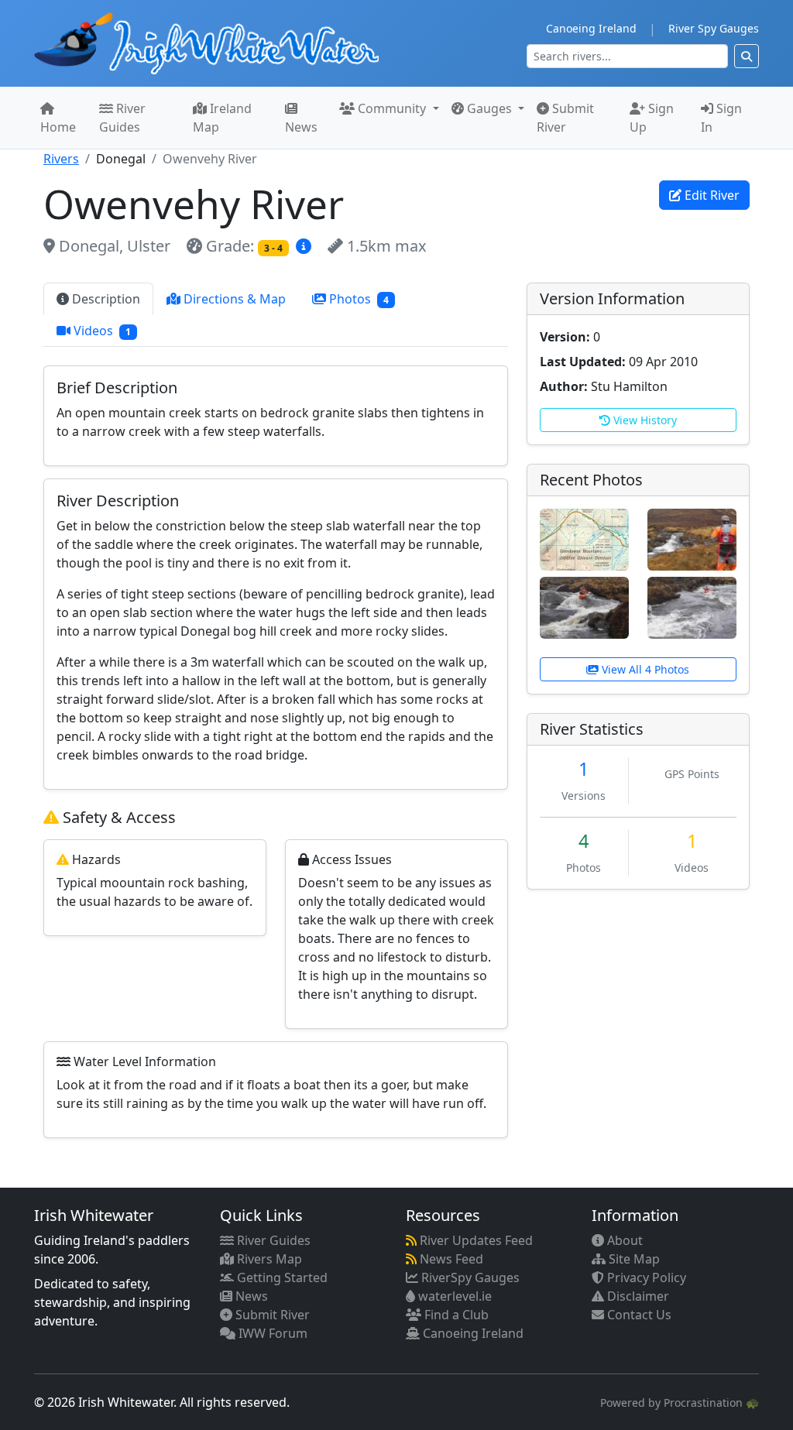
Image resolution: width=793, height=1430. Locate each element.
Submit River (565, 117)
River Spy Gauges (713, 28)
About (623, 1240)
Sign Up (652, 117)
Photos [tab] (357, 298)
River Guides (122, 117)
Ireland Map (222, 117)
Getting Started (281, 1277)
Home (58, 126)
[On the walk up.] (691, 538)
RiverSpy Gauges (469, 1277)
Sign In (721, 117)
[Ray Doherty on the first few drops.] (584, 606)
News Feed (450, 1258)
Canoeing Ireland (591, 28)
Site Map (633, 1258)
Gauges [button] (489, 108)
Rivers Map (268, 1258)
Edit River (710, 195)
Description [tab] (104, 298)
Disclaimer (636, 1296)
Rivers (61, 158)
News (301, 126)
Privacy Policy (645, 1277)
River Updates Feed (475, 1240)
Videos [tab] (100, 330)
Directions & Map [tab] (233, 298)
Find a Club (455, 1314)
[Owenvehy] (584, 538)
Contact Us (637, 1314)
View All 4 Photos (644, 669)
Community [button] (392, 108)
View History (643, 420)
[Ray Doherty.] (691, 606)
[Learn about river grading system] (305, 245)
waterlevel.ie (453, 1296)
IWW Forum (271, 1333)
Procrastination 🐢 (711, 1402)
